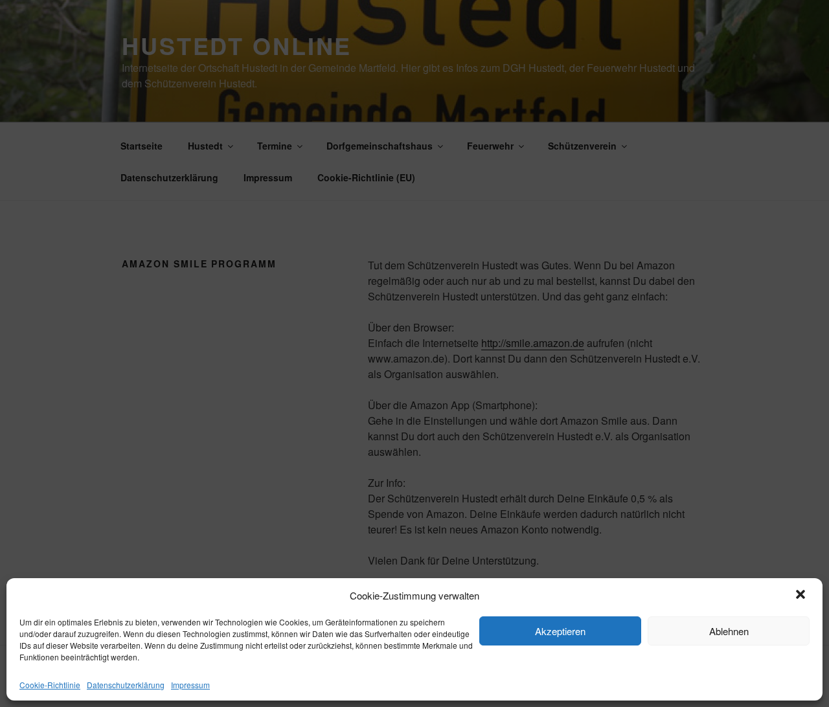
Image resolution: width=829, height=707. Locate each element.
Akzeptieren (560, 631)
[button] (802, 595)
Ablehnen (729, 631)
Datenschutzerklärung (126, 684)
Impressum (190, 684)
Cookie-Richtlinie (49, 684)
